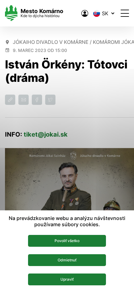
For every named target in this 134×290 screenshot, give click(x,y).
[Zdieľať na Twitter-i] (50, 100)
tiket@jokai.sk (46, 134)
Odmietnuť (67, 260)
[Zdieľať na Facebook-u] (37, 100)
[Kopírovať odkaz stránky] (10, 100)
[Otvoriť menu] (125, 13)
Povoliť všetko (67, 240)
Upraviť (67, 279)
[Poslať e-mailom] (23, 100)
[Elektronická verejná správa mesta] (84, 13)
